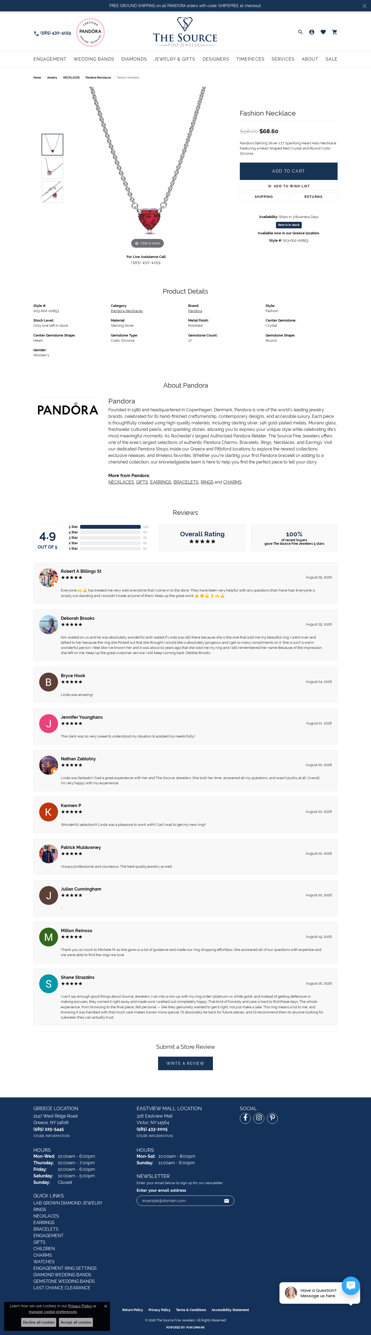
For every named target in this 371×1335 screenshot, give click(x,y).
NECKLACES (71, 77)
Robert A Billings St (81, 571)
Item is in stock (289, 225)
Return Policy (132, 1310)
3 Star (73, 538)
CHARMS (232, 482)
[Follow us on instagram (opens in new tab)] (258, 1118)
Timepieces (250, 59)
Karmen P (71, 805)
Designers (216, 59)
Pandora (195, 311)
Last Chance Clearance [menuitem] (61, 1287)
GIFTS (142, 482)
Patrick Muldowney (81, 847)
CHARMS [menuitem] (42, 1255)
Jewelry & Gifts (175, 59)
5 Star (73, 527)
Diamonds (134, 59)
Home (37, 77)
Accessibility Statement (230, 1310)
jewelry (52, 77)
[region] (147, 168)
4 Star (73, 532)
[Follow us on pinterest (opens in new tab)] (272, 1118)
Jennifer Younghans (82, 717)
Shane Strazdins (78, 977)
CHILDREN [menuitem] (44, 1248)
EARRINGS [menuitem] (44, 1222)
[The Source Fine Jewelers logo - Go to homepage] (185, 32)
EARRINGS (160, 482)
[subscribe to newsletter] (226, 1201)
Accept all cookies (76, 1322)
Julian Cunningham (81, 889)
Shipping (264, 197)
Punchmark (195, 1327)
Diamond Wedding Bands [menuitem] (62, 1274)
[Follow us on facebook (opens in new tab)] (245, 1118)
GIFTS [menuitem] (39, 1242)
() (146, 527)
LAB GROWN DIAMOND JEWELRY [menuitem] (67, 1203)
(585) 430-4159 (146, 262)
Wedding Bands (94, 59)
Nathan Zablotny (78, 758)
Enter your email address (161, 1190)
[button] (300, 32)
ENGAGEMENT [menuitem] (48, 1235)
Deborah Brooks (78, 618)
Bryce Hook (73, 675)
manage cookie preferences (53, 1311)
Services (283, 59)
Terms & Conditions (191, 1310)
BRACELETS (186, 482)
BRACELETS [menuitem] (45, 1229)
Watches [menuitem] (44, 1261)
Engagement (50, 59)
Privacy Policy (160, 1310)
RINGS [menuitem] (39, 1209)
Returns (313, 197)
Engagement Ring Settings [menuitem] (65, 1268)
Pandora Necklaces (98, 77)
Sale (332, 59)
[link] (52, 32)
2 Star (73, 543)
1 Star (73, 548)
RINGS (207, 482)
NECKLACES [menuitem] (46, 1216)
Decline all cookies (39, 1322)
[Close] (364, 5)
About (310, 59)
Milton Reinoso (76, 930)
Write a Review (185, 1063)
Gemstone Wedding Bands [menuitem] (64, 1281)
